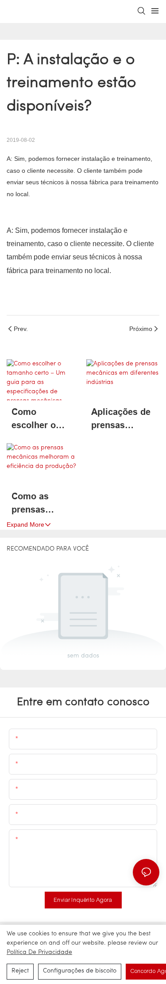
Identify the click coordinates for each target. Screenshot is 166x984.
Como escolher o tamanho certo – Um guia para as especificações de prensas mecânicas (43, 419)
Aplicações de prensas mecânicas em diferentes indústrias (121, 419)
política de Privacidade (39, 952)
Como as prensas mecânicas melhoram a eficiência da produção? (38, 503)
